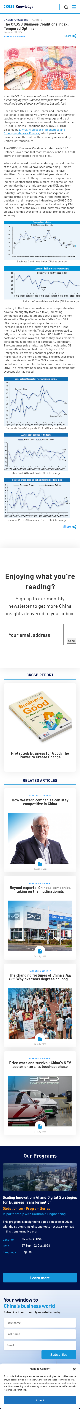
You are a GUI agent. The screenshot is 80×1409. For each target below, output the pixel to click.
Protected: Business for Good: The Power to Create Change (40, 755)
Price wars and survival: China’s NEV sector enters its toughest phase (40, 1064)
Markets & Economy (15, 36)
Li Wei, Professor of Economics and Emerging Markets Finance (34, 131)
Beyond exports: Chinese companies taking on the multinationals (40, 889)
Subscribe (58, 1354)
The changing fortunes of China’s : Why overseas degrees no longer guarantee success (40, 979)
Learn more (40, 1278)
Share (68, 35)
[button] (74, 1368)
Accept (40, 1400)
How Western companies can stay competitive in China (40, 802)
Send (71, 640)
